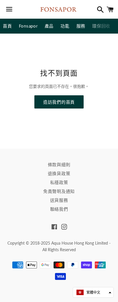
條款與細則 (59, 164)
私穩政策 (59, 182)
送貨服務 (59, 200)
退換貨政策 (59, 173)
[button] (93, 292)
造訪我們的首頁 (59, 101)
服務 (81, 25)
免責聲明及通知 (59, 191)
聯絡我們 (59, 209)
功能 (65, 25)
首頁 (7, 25)
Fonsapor (28, 25)
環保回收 (101, 25)
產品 (49, 25)
